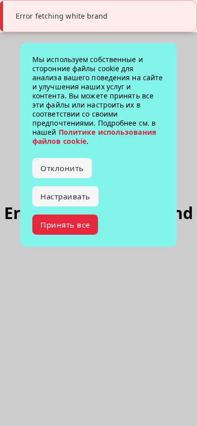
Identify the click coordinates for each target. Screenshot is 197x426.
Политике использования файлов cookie (94, 136)
